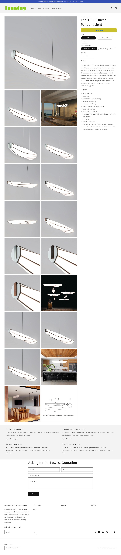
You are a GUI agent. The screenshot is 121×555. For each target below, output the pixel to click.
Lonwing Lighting (104, 548)
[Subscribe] (34, 532)
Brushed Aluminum (88, 38)
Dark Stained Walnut (105, 38)
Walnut (85, 42)
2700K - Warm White (89, 49)
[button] (33, 8)
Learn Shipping (11, 439)
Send (33, 494)
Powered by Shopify (112, 548)
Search (35, 509)
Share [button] (84, 61)
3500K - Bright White (106, 49)
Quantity (83, 53)
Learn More (66, 439)
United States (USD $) (12, 548)
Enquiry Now (99, 30)
